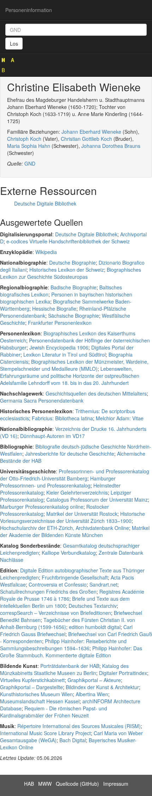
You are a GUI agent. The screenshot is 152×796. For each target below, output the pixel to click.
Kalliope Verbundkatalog (69, 552)
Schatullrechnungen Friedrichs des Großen (48, 591)
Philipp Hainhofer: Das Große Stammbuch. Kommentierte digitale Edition (71, 652)
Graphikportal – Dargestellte (31, 687)
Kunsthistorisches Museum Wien (36, 694)
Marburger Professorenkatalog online (41, 506)
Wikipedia (46, 251)
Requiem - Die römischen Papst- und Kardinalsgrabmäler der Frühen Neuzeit (53, 712)
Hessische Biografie (54, 308)
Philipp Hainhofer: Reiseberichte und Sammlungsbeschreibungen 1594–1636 (63, 645)
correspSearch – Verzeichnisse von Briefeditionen (55, 612)
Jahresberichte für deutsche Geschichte (69, 453)
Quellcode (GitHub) (77, 783)
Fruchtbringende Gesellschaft (75, 577)
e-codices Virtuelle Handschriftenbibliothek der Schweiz (68, 241)
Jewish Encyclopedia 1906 (58, 347)
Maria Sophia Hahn (28, 145)
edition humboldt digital (95, 626)
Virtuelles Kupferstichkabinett (32, 679)
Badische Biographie (74, 287)
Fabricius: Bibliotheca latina (62, 418)
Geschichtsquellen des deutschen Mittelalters (96, 393)
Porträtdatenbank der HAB (69, 665)
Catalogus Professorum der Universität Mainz (97, 499)
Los (14, 43)
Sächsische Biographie (73, 315)
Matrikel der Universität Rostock (81, 513)
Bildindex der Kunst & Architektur (102, 687)
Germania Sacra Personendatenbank (41, 400)
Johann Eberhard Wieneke (91, 131)
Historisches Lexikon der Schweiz (66, 269)
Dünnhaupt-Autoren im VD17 (52, 435)
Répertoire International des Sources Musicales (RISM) (79, 725)
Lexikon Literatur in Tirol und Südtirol (64, 354)
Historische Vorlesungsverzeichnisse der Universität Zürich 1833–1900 (72, 517)
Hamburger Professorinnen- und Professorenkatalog (58, 482)
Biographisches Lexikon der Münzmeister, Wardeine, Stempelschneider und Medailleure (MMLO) (74, 365)
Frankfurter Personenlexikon (60, 322)
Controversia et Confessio (58, 584)
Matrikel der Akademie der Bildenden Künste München (75, 531)
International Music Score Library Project (45, 733)
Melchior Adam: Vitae (120, 418)
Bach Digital (72, 740)
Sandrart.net (103, 584)
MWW (45, 783)
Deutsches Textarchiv (93, 605)
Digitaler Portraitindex (123, 672)
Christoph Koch (24, 138)
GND (29, 163)
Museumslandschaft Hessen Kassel (40, 701)
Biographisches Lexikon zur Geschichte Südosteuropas (70, 273)
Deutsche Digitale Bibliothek (45, 203)
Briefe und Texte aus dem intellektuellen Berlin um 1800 (65, 602)
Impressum (115, 783)
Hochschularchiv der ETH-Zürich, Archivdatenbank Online (64, 527)
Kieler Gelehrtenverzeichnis (77, 492)
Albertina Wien (92, 694)
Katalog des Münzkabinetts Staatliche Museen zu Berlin (64, 669)
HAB (29, 783)
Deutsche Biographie (72, 262)
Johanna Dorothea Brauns (110, 145)
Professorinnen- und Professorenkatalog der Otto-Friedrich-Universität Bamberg (74, 475)
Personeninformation (28, 9)
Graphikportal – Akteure (94, 679)
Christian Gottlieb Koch (86, 138)
